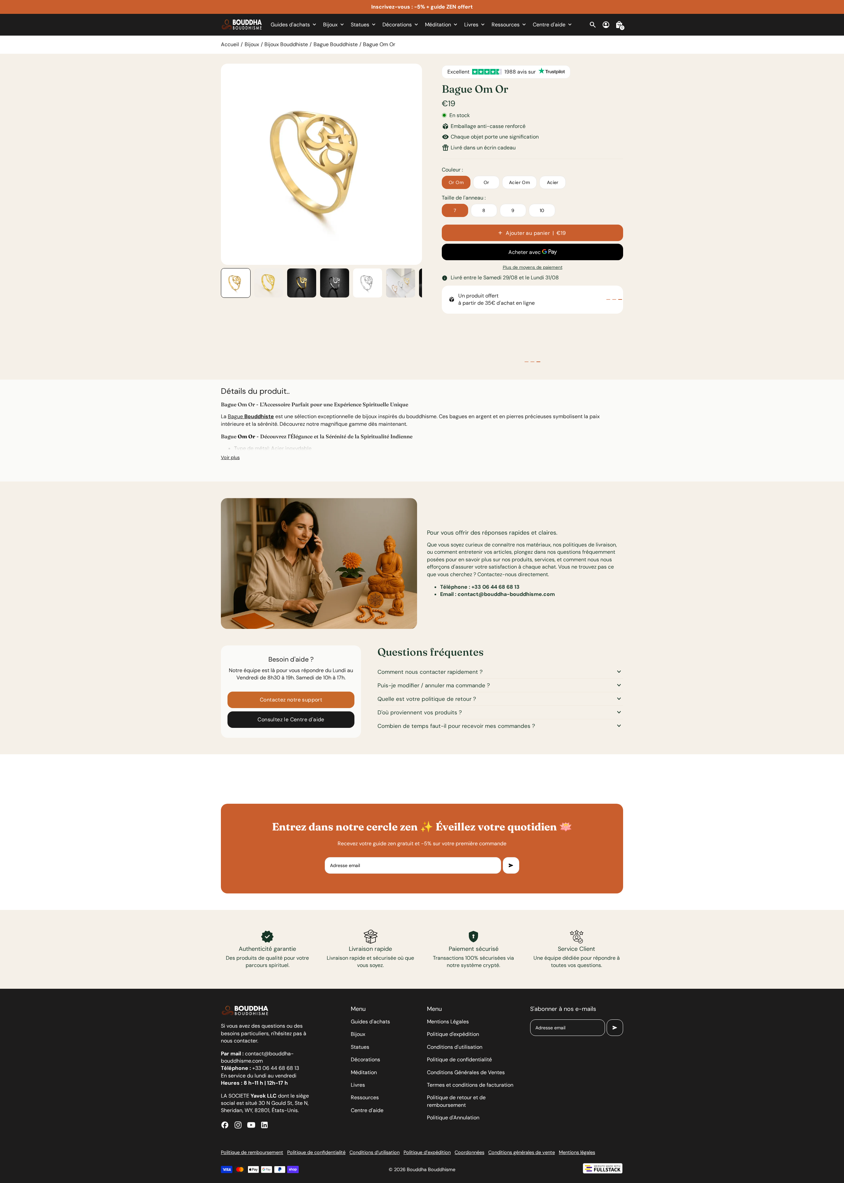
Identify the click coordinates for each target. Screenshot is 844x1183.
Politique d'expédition (453, 1034)
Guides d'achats (370, 1021)
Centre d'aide (367, 1110)
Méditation (364, 1072)
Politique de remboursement (252, 1152)
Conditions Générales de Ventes (466, 1072)
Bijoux (252, 44)
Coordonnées (469, 1152)
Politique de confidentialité (459, 1059)
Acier (552, 182)
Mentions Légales (448, 1021)
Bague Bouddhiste (336, 44)
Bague (251, 416)
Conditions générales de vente (521, 1152)
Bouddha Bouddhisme (431, 1169)
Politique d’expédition (427, 1152)
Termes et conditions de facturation (470, 1084)
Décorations (365, 1059)
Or (486, 182)
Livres (358, 1084)
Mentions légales (577, 1152)
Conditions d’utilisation (374, 1152)
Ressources (365, 1097)
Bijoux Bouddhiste (286, 44)
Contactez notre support (291, 699)
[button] (236, 283)
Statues (360, 1046)
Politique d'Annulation (453, 1117)
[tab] (608, 299)
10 (542, 210)
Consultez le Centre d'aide (290, 719)
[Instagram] (238, 1125)
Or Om (456, 182)
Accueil (230, 44)
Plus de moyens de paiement (532, 267)
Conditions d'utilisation (454, 1046)
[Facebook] (225, 1125)
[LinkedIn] (264, 1125)
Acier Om (519, 182)
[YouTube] (251, 1125)
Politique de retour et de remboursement (456, 1101)
